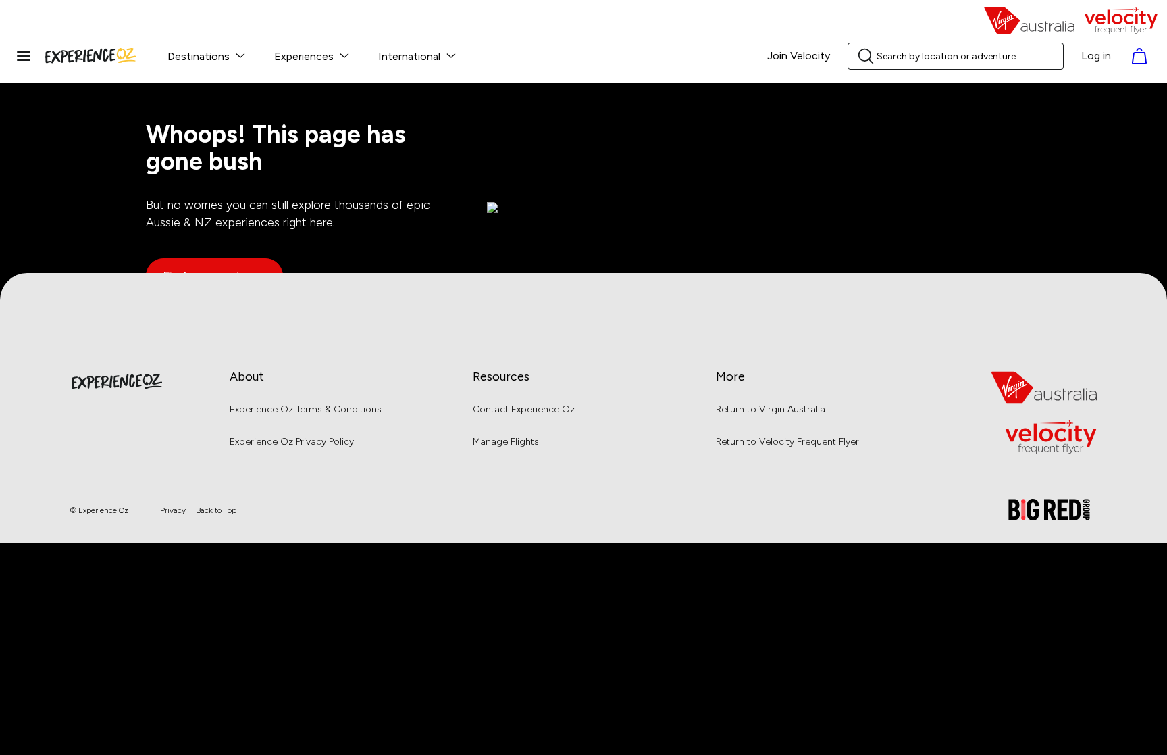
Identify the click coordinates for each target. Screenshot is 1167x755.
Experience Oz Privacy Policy (292, 442)
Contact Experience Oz (524, 409)
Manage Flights (506, 442)
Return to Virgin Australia (770, 409)
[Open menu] (23, 56)
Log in (1096, 56)
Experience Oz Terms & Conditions (306, 409)
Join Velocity (798, 56)
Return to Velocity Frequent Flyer (787, 442)
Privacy (173, 510)
